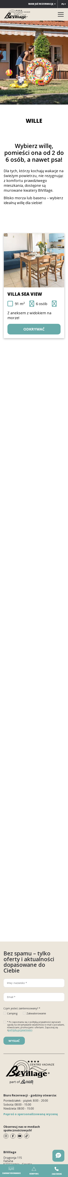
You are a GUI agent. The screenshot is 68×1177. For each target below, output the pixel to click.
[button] (58, 1156)
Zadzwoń (57, 1174)
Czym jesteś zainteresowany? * (21, 1008)
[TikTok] (26, 1136)
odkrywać (34, 329)
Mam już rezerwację (40, 3)
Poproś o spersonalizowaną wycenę (30, 1114)
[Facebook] (12, 1136)
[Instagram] (6, 1136)
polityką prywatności (20, 1030)
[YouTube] (19, 1136)
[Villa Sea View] (34, 260)
